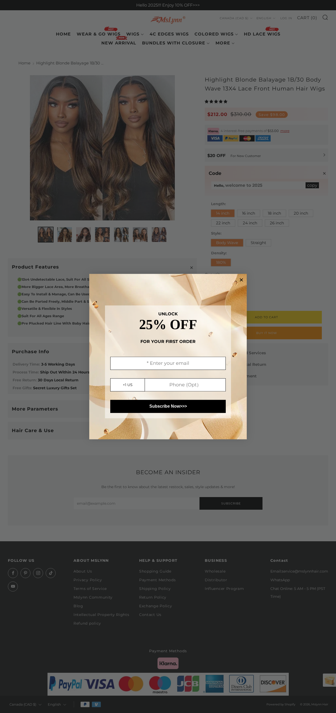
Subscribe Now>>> (168, 406)
